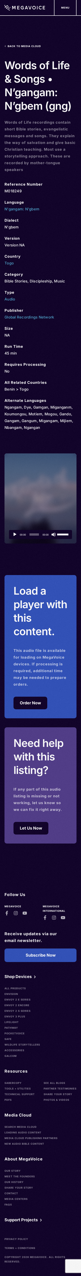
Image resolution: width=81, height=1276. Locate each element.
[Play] (15, 534)
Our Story (12, 1170)
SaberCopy (13, 1083)
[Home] (24, 7)
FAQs (8, 1204)
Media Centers (16, 1199)
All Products (15, 988)
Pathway (11, 1027)
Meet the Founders (19, 1176)
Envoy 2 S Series (17, 1010)
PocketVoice (14, 1033)
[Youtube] (24, 913)
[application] (40, 534)
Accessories (14, 1050)
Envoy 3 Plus (14, 1016)
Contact (11, 1193)
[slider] (63, 534)
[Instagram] (16, 913)
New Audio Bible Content (24, 1143)
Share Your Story (58, 1094)
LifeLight (11, 1022)
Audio (9, 299)
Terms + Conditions (19, 1248)
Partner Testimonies (60, 1088)
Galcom (10, 1056)
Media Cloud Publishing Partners (31, 1138)
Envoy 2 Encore (16, 1005)
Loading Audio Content (22, 1132)
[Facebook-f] (6, 913)
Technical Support (19, 1094)
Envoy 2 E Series (17, 999)
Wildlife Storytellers (22, 1044)
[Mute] (53, 534)
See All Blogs (54, 1083)
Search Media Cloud (20, 1126)
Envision (11, 994)
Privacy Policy (16, 1239)
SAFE (8, 1039)
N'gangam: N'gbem (21, 209)
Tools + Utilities (17, 1088)
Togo (9, 263)
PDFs (8, 1099)
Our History (14, 1182)
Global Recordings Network (29, 317)
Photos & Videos (56, 1099)
